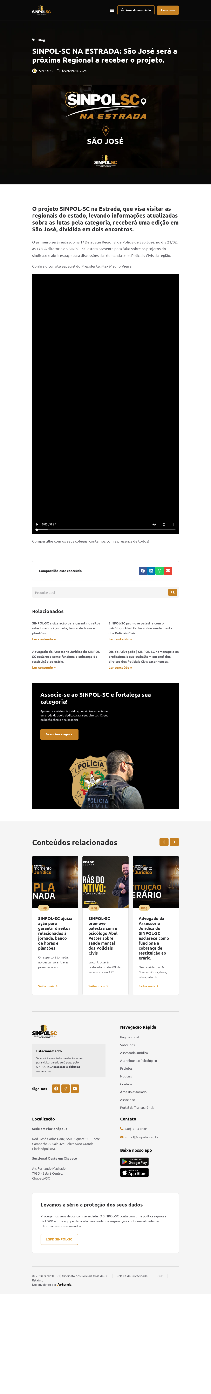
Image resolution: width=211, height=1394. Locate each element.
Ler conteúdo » (44, 639)
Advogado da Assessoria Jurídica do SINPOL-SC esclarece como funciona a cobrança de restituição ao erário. (66, 656)
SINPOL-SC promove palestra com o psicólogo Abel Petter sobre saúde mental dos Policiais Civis (141, 628)
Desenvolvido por (44, 1284)
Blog (41, 39)
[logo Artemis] (64, 1284)
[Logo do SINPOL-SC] (41, 10)
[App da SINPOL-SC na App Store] (134, 1172)
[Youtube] (75, 1088)
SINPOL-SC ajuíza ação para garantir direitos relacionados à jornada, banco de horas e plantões (66, 628)
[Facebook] (56, 1088)
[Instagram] (65, 1088)
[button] (112, 10)
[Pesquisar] (172, 592)
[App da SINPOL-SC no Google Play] (134, 1162)
